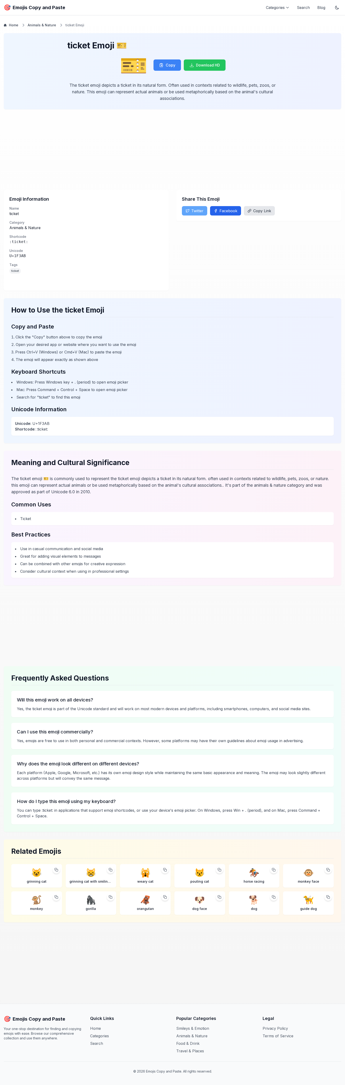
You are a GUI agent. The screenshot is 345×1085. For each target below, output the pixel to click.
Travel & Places (190, 1051)
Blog (321, 7)
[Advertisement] (144, 150)
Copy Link (262, 210)
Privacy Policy (275, 1028)
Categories (99, 1036)
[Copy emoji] (56, 869)
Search (303, 7)
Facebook (228, 210)
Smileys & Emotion (192, 1028)
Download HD (208, 65)
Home (13, 25)
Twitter (197, 210)
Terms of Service (278, 1036)
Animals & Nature (42, 25)
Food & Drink (187, 1043)
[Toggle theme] (337, 7)
